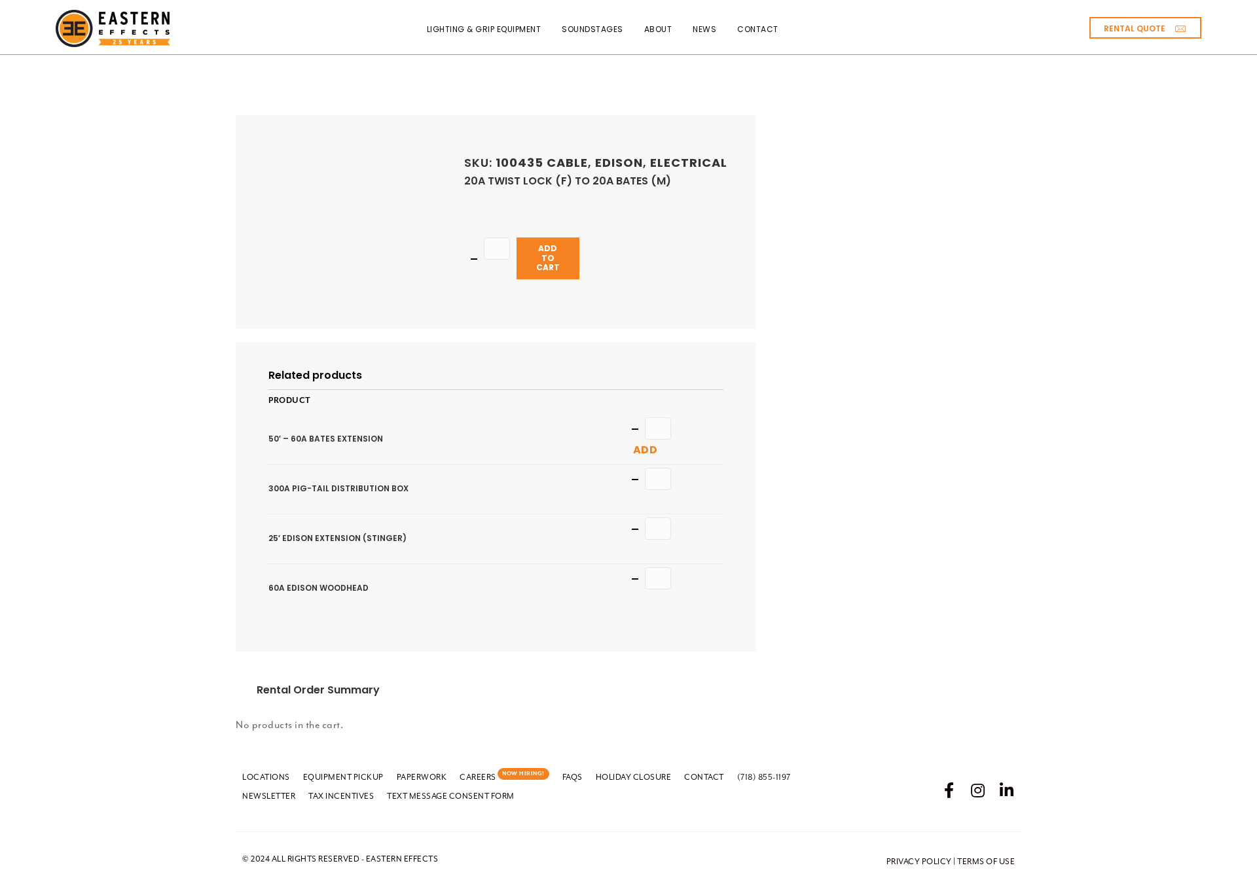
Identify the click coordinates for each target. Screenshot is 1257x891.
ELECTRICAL (688, 162)
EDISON (619, 162)
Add (645, 449)
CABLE (567, 162)
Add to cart (548, 258)
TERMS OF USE (986, 861)
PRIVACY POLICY (919, 861)
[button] (1145, 28)
